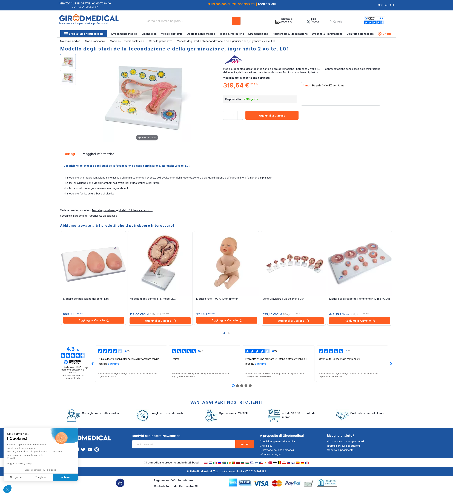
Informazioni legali (270, 454)
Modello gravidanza (161, 41)
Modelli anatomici (172, 33)
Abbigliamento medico (201, 33)
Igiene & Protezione (231, 33)
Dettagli (70, 153)
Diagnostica (149, 33)
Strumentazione (258, 33)
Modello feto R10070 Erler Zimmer (217, 298)
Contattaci (386, 5)
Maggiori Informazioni (99, 153)
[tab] (69, 154)
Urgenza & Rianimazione (327, 33)
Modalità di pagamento (340, 449)
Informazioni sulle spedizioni (343, 445)
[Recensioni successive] (390, 363)
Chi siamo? (266, 445)
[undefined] (86, 367)
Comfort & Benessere (360, 33)
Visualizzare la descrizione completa (246, 77)
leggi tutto (113, 364)
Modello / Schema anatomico (127, 41)
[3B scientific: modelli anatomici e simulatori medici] (308, 60)
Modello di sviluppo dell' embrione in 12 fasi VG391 (359, 298)
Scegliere (40, 477)
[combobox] (193, 21)
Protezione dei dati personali (277, 449)
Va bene (65, 477)
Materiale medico (70, 41)
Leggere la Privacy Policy (19, 463)
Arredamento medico (124, 33)
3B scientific (110, 215)
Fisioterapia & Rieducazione (290, 33)
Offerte (385, 33)
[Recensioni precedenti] (92, 363)
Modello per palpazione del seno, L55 (86, 298)
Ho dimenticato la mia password (345, 441)
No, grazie (16, 477)
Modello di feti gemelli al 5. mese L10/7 (153, 298)
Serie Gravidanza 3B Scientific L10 (283, 298)
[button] (224, 333)
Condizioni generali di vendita (277, 441)
